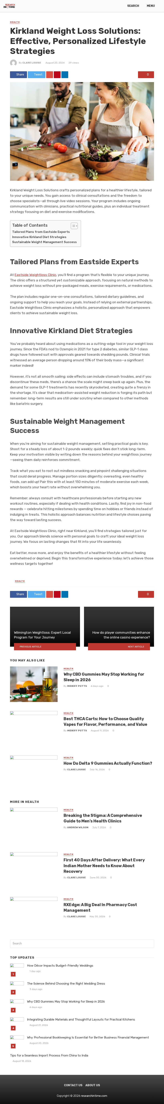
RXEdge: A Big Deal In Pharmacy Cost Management (100, 907)
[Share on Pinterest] (57, 74)
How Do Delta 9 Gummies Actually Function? (108, 763)
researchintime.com (94, 1096)
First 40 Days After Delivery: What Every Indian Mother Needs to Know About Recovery (104, 866)
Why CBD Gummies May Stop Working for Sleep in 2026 (104, 677)
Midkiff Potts (77, 686)
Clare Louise (31, 62)
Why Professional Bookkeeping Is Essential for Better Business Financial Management (88, 1037)
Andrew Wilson (77, 827)
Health (15, 22)
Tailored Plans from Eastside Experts (41, 232)
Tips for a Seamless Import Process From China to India (49, 1055)
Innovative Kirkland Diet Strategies (39, 237)
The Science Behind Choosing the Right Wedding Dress (66, 983)
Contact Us (73, 1085)
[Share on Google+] (49, 74)
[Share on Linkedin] (64, 74)
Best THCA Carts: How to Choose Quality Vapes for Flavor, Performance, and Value (105, 721)
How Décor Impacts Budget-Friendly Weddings (60, 965)
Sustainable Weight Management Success (44, 242)
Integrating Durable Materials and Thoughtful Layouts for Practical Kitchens (81, 1019)
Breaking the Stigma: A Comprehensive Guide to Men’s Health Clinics (103, 818)
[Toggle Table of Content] (72, 225)
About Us (92, 1085)
